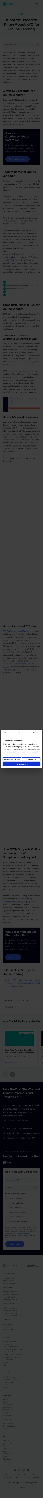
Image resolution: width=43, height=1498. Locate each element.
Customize (30, 759)
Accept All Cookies (22, 764)
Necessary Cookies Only (12, 759)
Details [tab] (21, 733)
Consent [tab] (7, 733)
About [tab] (35, 733)
